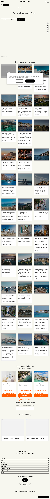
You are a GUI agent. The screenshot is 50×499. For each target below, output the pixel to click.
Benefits (2, 460)
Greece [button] (4, 5)
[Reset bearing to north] (47, 29)
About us (3, 458)
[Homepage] (25, 1)
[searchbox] (29, 5)
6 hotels (41, 101)
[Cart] (46, 2)
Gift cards (29, 491)
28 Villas (13, 19)
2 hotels (25, 72)
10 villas (8, 128)
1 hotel (9, 72)
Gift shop (3, 462)
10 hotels (9, 180)
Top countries (4, 464)
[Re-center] (47, 32)
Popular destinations (5, 468)
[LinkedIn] (26, 484)
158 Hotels (5, 19)
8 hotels (8, 261)
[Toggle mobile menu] (48, 1)
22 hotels (9, 289)
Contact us (3, 472)
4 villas (41, 233)
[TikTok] (30, 484)
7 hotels (24, 155)
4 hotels (8, 205)
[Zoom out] (47, 27)
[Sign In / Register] (2, 2)
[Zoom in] (47, 26)
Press (20, 491)
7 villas (9, 290)
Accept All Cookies (30, 80)
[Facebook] (23, 484)
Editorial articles (4, 470)
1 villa (25, 157)
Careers (25, 491)
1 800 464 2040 (29, 453)
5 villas (9, 182)
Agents (22, 491)
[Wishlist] (44, 2)
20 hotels (9, 101)
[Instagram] (20, 484)
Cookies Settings (19, 80)
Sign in (8, 395)
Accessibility (33, 491)
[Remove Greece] (7, 5)
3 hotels (41, 289)
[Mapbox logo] (4, 57)
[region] (25, 40)
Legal (16, 491)
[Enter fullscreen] (47, 23)
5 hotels (25, 101)
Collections (3, 466)
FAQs (18, 491)
